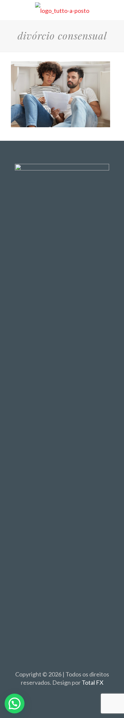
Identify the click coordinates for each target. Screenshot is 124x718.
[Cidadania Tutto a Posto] (62, 10)
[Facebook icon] (55, 694)
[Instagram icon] (68, 694)
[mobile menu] (115, 9)
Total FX (92, 682)
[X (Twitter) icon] (62, 694)
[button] (14, 703)
